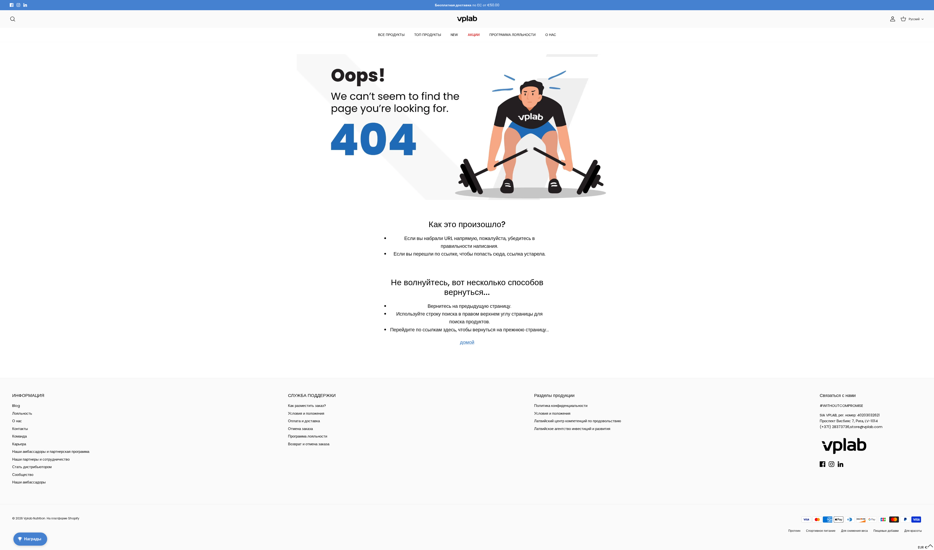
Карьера (19, 444)
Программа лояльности (307, 436)
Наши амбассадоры (29, 482)
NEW (454, 34)
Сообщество (22, 474)
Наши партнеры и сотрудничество (41, 459)
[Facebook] (11, 5)
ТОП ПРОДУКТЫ (427, 34)
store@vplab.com (866, 426)
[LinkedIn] (25, 5)
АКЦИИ (474, 34)
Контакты (20, 428)
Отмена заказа (300, 428)
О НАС (550, 34)
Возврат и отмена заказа (308, 444)
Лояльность (22, 413)
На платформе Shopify (63, 518)
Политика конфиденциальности (560, 405)
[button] (925, 547)
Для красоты (913, 531)
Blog (16, 405)
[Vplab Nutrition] (467, 19)
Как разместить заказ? (307, 405)
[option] (467, 127)
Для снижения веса (854, 531)
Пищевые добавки (886, 531)
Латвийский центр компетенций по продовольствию (577, 420)
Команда (19, 436)
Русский (914, 19)
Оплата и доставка (304, 420)
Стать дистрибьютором (32, 466)
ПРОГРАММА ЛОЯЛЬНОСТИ (512, 34)
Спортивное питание (820, 531)
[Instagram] (18, 5)
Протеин (794, 531)
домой (467, 342)
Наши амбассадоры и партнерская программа (50, 451)
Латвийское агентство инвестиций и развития (572, 428)
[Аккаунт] (892, 19)
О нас (17, 420)
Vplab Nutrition (34, 518)
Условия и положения (306, 413)
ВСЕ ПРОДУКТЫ (391, 34)
